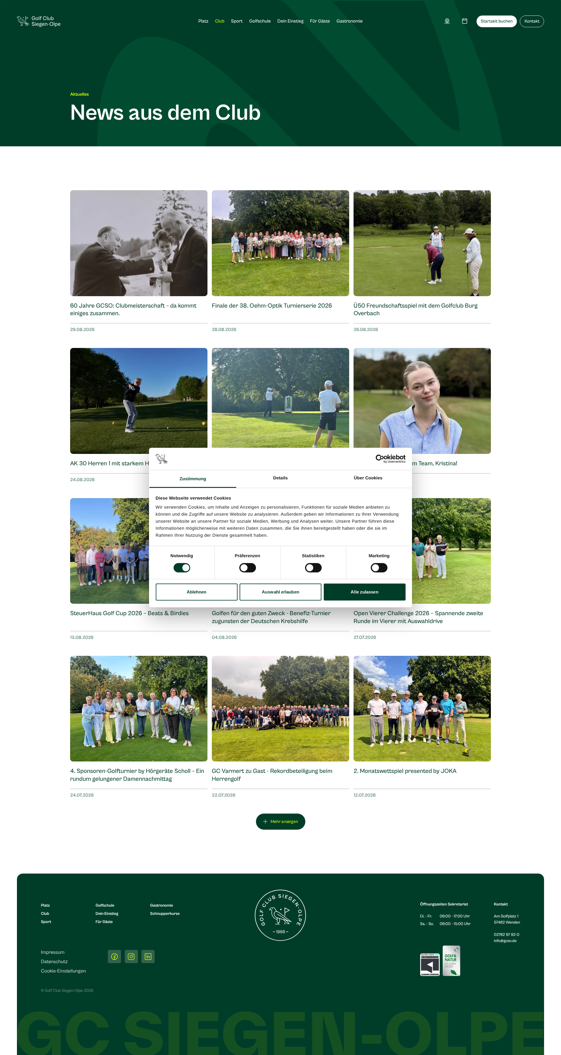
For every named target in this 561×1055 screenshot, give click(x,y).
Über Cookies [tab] (368, 478)
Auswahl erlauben (280, 591)
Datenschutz (54, 962)
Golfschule (260, 21)
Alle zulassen (364, 591)
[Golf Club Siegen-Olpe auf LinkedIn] (148, 956)
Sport (237, 21)
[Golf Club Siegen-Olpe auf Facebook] (114, 956)
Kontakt (531, 21)
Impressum (52, 952)
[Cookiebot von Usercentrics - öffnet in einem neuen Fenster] (380, 458)
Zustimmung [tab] (193, 478)
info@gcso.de (505, 941)
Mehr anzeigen (284, 821)
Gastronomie (350, 21)
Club (219, 21)
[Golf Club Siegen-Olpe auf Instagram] (131, 956)
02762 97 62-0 (506, 934)
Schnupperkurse (165, 913)
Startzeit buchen (497, 21)
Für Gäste (320, 21)
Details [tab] (280, 478)
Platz (203, 21)
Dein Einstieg (290, 21)
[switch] (247, 567)
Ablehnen (197, 591)
